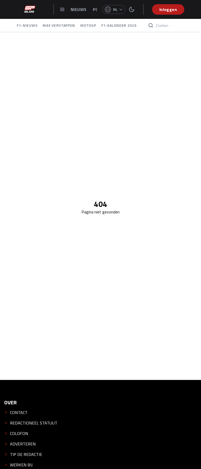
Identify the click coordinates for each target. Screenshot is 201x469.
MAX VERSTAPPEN (59, 25)
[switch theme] (132, 9)
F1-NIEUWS (27, 25)
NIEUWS (79, 9)
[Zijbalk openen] (62, 9)
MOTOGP (88, 25)
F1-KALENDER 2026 (118, 25)
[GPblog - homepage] (30, 9)
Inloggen (168, 9)
